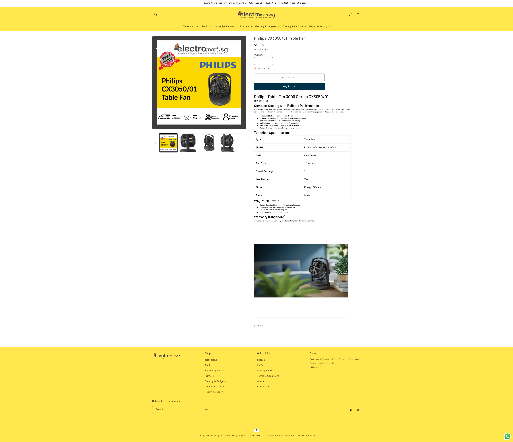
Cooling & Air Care (215, 386)
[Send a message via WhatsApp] (507, 436)
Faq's (260, 365)
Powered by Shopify (236, 435)
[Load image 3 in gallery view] (209, 142)
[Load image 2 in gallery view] (188, 142)
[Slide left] (155, 143)
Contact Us (263, 386)
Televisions (211, 359)
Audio (208, 365)
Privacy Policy (265, 370)
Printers (209, 375)
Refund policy (254, 435)
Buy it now (289, 86)
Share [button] (260, 325)
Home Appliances (214, 370)
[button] (155, 14)
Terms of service (286, 435)
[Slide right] (243, 143)
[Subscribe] (206, 409)
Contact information (306, 435)
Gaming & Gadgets (215, 381)
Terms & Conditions (268, 375)
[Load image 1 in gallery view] (168, 142)
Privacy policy (269, 435)
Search (261, 359)
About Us (262, 381)
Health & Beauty (214, 392)
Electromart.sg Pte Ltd (216, 435)
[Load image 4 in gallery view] (229, 142)
